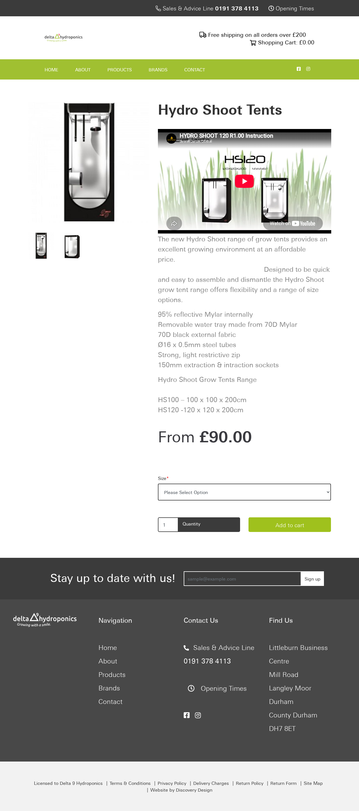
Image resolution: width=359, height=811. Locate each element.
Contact (194, 69)
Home (51, 69)
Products (119, 69)
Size (163, 478)
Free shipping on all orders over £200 (256, 34)
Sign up (313, 578)
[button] (37, 162)
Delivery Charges (211, 783)
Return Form (283, 783)
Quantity (191, 523)
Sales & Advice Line (210, 8)
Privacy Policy (172, 783)
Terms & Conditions (130, 783)
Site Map (313, 783)
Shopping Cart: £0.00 (285, 42)
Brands (158, 69)
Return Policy (249, 783)
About (83, 69)
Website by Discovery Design (181, 789)
